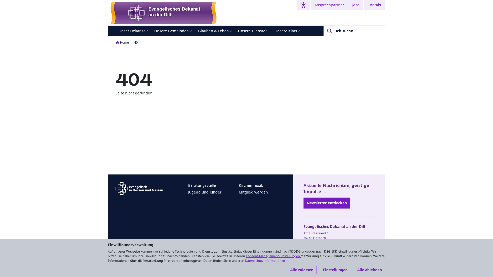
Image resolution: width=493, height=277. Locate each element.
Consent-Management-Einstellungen (273, 256)
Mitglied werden (253, 192)
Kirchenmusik (251, 185)
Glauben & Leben (213, 30)
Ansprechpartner (329, 5)
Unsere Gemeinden (171, 30)
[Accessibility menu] (303, 5)
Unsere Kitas (286, 30)
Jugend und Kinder (204, 192)
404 (136, 42)
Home (124, 42)
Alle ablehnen (369, 269)
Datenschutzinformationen (265, 261)
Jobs (356, 5)
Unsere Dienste (251, 30)
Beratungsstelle (202, 185)
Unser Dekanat (132, 30)
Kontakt (374, 5)
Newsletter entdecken (327, 202)
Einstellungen (335, 269)
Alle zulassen (301, 269)
